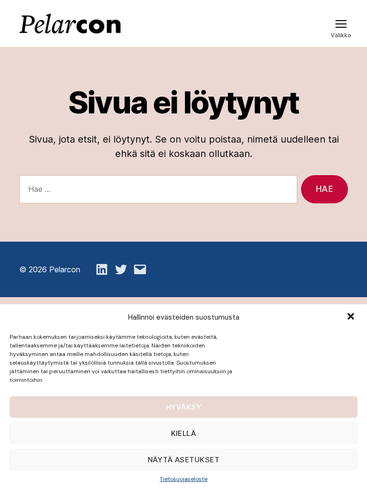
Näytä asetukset (184, 459)
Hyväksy (184, 407)
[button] (351, 317)
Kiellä (183, 433)
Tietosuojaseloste (183, 479)
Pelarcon (64, 269)
